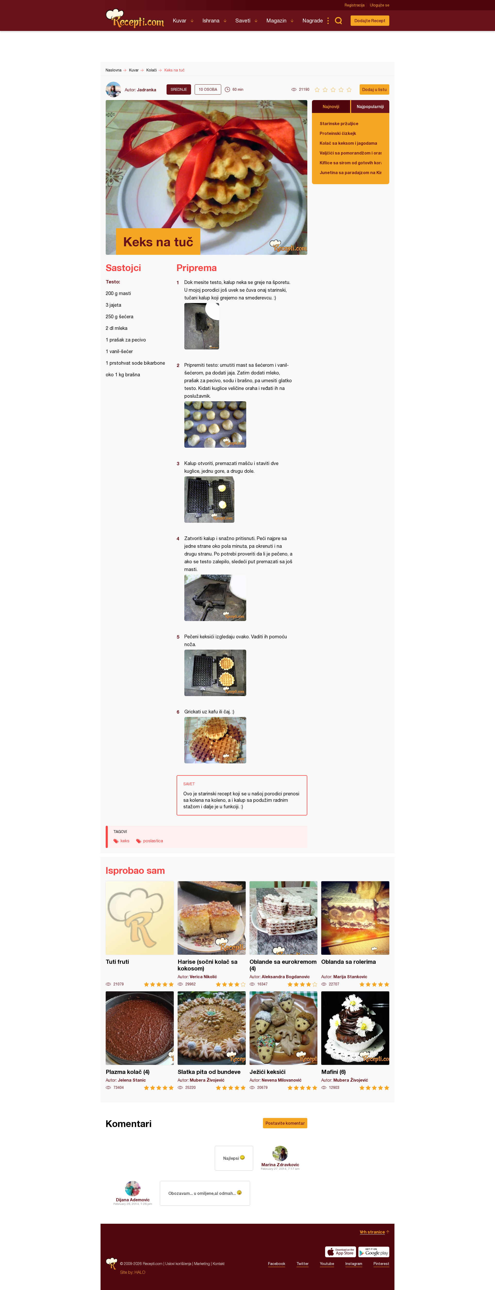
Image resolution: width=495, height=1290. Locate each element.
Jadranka (146, 89)
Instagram (353, 1264)
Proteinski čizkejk (338, 133)
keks (125, 840)
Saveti (242, 20)
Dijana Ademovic (133, 1199)
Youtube (327, 1264)
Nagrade (312, 20)
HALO (140, 1272)
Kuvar (179, 20)
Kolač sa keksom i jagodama (348, 143)
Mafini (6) (355, 1040)
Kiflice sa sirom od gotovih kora (351, 162)
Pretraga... (338, 20)
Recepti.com (135, 19)
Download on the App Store (340, 1251)
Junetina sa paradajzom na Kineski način (351, 172)
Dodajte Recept (369, 20)
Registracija (355, 5)
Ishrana (210, 20)
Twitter (302, 1264)
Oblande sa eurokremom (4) (284, 934)
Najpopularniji (370, 106)
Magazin (276, 20)
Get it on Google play (373, 1251)
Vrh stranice (372, 1231)
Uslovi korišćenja (178, 1263)
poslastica (153, 840)
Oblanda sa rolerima (355, 934)
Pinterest (381, 1264)
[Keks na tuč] (239, 326)
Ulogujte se (379, 5)
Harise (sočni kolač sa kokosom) (212, 934)
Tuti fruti (140, 934)
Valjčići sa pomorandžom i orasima (351, 152)
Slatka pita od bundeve (212, 1040)
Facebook (276, 1264)
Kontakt (219, 1263)
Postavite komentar (285, 1123)
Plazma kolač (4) (140, 1040)
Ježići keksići (284, 1040)
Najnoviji (331, 106)
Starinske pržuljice (339, 123)
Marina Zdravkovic (280, 1164)
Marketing (202, 1263)
